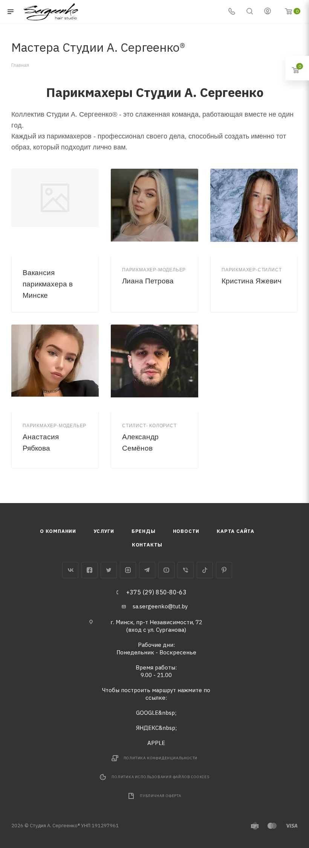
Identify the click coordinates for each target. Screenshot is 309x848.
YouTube (166, 570)
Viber (185, 570)
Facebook (89, 570)
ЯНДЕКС (147, 727)
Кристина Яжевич (251, 281)
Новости (186, 531)
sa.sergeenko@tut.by (160, 606)
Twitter (109, 570)
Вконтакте (70, 570)
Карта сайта (235, 531)
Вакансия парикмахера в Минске (48, 284)
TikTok (205, 570)
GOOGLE (147, 712)
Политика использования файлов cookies (161, 776)
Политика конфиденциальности (161, 758)
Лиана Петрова (148, 281)
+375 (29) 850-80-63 (156, 592)
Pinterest (224, 570)
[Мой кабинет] (267, 11)
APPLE (156, 742)
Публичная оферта (160, 795)
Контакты (147, 545)
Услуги (103, 531)
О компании (58, 531)
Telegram (147, 570)
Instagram (128, 570)
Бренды (144, 531)
